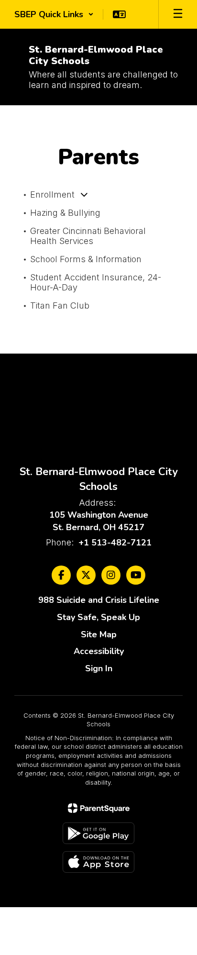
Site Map (99, 634)
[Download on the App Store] (98, 862)
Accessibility (99, 651)
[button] (54, 14)
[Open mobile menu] (178, 14)
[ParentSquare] (99, 808)
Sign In (98, 668)
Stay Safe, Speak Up (98, 617)
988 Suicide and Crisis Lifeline (98, 600)
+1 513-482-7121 (115, 542)
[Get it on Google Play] (98, 833)
